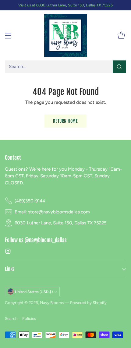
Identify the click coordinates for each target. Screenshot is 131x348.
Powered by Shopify (88, 302)
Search (11, 318)
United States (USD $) (34, 291)
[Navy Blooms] (65, 35)
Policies (29, 318)
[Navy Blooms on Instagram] (8, 252)
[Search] (119, 66)
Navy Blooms (52, 302)
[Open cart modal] (121, 35)
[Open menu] (8, 35)
